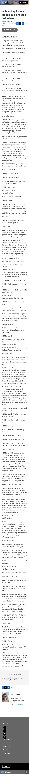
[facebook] (4, 727)
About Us (5, 743)
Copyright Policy (7, 739)
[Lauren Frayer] (5, 697)
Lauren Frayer (10, 21)
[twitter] (4, 730)
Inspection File (6, 746)
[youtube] (4, 734)
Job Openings (6, 753)
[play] (2, 772)
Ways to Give (6, 757)
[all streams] (27, 772)
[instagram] (4, 737)
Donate (24, 2)
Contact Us (6, 750)
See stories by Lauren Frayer (17, 705)
